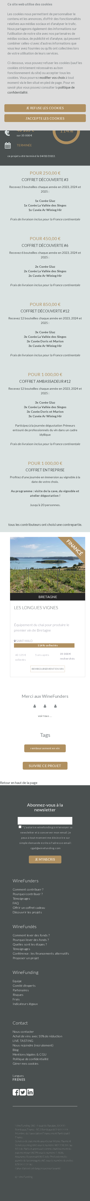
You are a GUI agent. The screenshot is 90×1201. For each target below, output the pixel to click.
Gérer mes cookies (26, 1063)
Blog (16, 1050)
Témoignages (21, 898)
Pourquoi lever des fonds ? (31, 940)
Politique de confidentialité (30, 1059)
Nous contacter (23, 1031)
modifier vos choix (52, 77)
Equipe (17, 981)
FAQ (16, 903)
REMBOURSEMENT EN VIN (45, 748)
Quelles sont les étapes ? (30, 944)
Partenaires (21, 990)
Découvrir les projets (27, 912)
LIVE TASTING (23, 1041)
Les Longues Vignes (36, 607)
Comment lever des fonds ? (31, 935)
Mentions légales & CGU (30, 1054)
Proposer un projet (26, 958)
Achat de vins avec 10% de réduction (37, 1036)
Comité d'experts (24, 985)
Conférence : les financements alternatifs (41, 953)
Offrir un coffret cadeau (29, 907)
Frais (16, 999)
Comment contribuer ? (28, 889)
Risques (18, 994)
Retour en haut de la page (18, 782)
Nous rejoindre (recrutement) (33, 1045)
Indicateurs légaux (25, 1004)
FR (14, 1079)
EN (19, 1079)
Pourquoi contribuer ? (28, 894)
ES (23, 1079)
